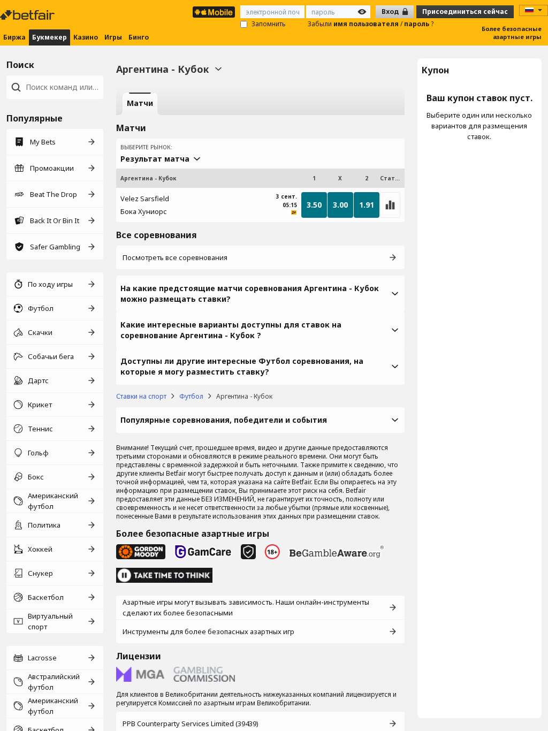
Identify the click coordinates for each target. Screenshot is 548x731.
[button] (260, 294)
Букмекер (49, 37)
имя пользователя (366, 23)
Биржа (14, 37)
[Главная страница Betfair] (28, 15)
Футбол (191, 396)
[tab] (140, 104)
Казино (85, 37)
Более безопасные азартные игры (512, 33)
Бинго (138, 37)
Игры (113, 37)
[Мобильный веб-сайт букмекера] (214, 12)
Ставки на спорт (141, 396)
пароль (417, 23)
